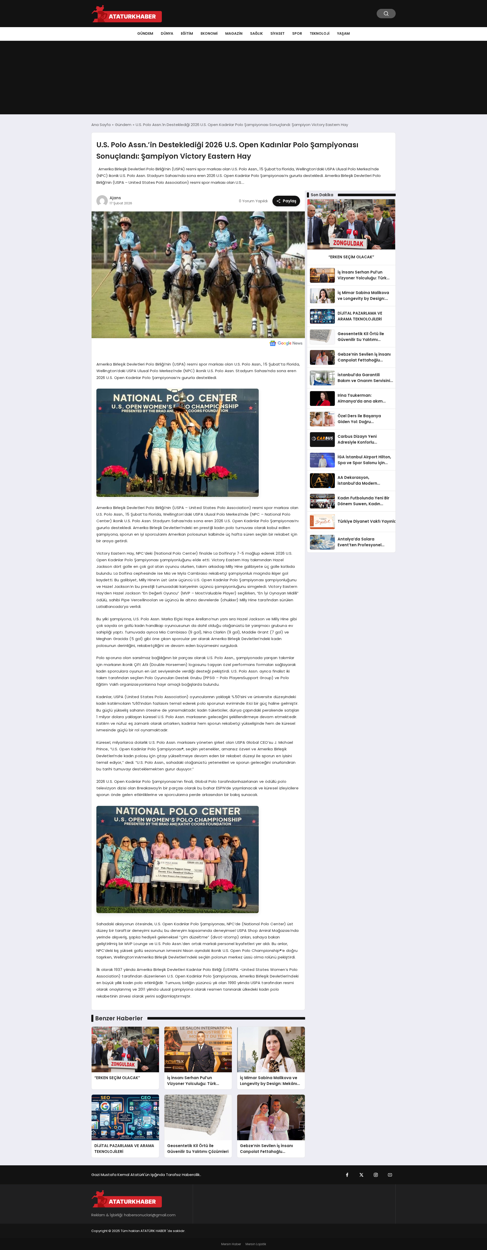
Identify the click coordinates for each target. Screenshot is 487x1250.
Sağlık (256, 33)
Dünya (167, 33)
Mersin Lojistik (256, 1244)
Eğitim (187, 33)
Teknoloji (319, 33)
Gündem (145, 33)
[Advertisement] (243, 78)
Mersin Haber (231, 1244)
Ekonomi (209, 33)
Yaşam (343, 33)
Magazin (233, 33)
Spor (297, 33)
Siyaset (277, 33)
